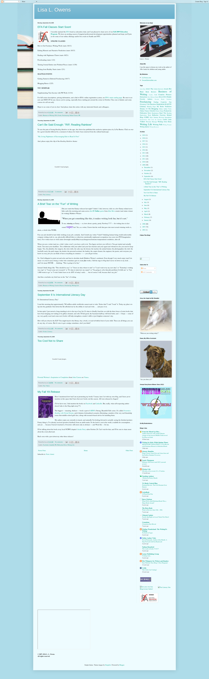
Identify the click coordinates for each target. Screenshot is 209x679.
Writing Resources (154, 127)
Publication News (62, 445)
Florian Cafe (146, 469)
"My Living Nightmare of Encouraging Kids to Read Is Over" (58, 136)
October (146, 173)
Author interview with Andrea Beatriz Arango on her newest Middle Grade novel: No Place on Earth (155, 435)
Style (151, 117)
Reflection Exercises (159, 115)
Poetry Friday (159, 111)
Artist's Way (149, 89)
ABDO (92, 410)
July (145, 202)
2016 (144, 144)
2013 (144, 153)
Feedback (169, 99)
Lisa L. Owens (54, 10)
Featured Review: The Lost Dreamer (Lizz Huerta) (154, 486)
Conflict (151, 95)
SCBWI (146, 117)
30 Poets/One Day (147, 494)
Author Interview (158, 89)
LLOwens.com (146, 78)
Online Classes (73, 115)
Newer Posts (42, 450)
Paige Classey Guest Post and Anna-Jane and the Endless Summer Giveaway (155, 454)
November (147, 170)
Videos (48, 386)
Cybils (144, 568)
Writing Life (75, 285)
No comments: (59, 112)
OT (147, 109)
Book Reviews (151, 92)
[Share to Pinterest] (78, 113)
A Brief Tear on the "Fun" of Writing (58, 203)
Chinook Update (147, 515)
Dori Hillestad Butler (153, 97)
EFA (56, 115)
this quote (97, 211)
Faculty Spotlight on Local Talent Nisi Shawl (155, 517)
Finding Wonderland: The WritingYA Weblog (154, 530)
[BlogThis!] (72, 113)
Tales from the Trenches (155, 119)
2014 (144, 150)
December (147, 167)
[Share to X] (74, 113)
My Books (160, 106)
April (146, 211)
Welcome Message (151, 122)
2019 (144, 135)
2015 (144, 147)
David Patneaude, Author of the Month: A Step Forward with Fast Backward (154, 541)
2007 (144, 227)
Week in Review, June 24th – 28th (152, 510)
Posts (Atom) (50, 454)
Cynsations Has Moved (149, 524)
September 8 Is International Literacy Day (61, 294)
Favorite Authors (146, 99)
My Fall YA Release (49, 391)
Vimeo (86, 377)
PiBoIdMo (152, 111)
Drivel (161, 97)
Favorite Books (159, 99)
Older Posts (129, 450)
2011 (144, 159)
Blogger (121, 665)
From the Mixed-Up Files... (151, 431)
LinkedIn (99, 403)
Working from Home (164, 122)
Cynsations (145, 522)
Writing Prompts (167, 124)
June (145, 205)
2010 (144, 162)
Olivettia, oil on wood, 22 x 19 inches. (153, 471)
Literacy (48, 194)
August (146, 199)
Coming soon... (146, 556)
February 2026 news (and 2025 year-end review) (154, 463)
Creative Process (59, 285)
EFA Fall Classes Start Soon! (54, 26)
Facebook (89, 403)
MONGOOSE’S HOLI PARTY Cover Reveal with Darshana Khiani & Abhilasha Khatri (155, 445)
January (146, 220)
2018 (144, 138)
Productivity (167, 111)
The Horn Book (147, 508)
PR (79, 115)
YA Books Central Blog (149, 483)
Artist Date (142, 89)
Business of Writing (48, 115)
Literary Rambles (148, 451)
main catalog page (113, 97)
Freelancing (65, 115)
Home (86, 450)
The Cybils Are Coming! (149, 570)
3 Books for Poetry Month (149, 478)
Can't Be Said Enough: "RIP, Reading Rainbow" (65, 124)
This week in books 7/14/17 (150, 549)
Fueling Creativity (160, 102)
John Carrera (77, 377)
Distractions (143, 97)
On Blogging (153, 108)
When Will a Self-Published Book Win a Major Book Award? (154, 502)
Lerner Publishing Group (150, 554)
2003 (144, 230)
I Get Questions (151, 104)
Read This (162, 113)
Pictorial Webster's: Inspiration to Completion (53, 377)
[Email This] (70, 113)
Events (60, 115)
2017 (144, 141)
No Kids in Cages (147, 533)
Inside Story (82, 429)
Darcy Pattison (147, 499)
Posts (144, 268)
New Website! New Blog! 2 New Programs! (155, 563)
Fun (44, 194)
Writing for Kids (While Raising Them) (155, 442)
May (145, 208)
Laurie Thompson (148, 460)
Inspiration (160, 104)
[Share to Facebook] (76, 113)
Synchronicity (143, 119)
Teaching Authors (148, 476)
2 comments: (58, 192)
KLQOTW (168, 104)
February (147, 217)
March (146, 214)
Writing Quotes (144, 127)
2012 (144, 156)
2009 (144, 165)
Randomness (155, 113)
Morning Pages (151, 106)
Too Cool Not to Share (50, 340)
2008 (144, 224)
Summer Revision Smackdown (162, 117)
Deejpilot (108, 665)
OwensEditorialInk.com (149, 80)
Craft (155, 95)
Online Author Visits (165, 109)
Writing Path (157, 124)
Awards (166, 89)
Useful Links (167, 119)
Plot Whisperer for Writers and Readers (155, 561)
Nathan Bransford (148, 547)
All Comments (147, 272)
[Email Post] (66, 112)
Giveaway (143, 104)
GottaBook (145, 492)
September (147, 176)
